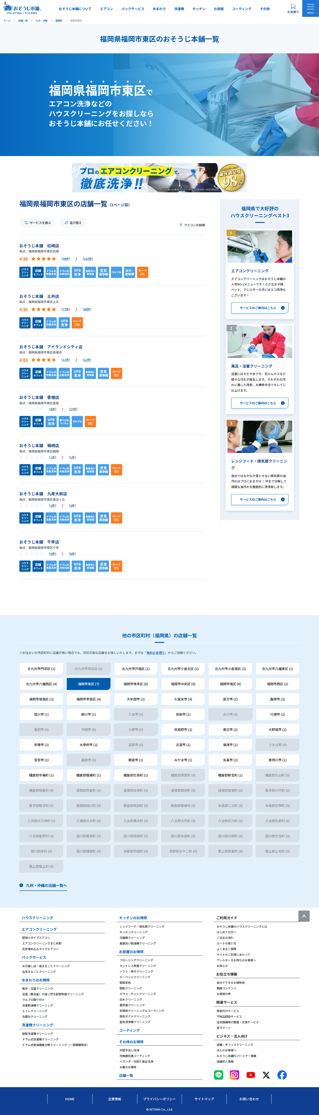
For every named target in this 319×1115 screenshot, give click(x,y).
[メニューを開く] (310, 8)
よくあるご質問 (226, 949)
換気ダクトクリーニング (135, 1016)
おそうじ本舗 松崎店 (39, 245)
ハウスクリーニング (37, 917)
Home (69, 1099)
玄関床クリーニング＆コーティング (142, 1011)
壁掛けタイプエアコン (36, 938)
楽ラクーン (223, 1028)
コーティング (242, 8)
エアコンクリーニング (39, 929)
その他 (265, 8)
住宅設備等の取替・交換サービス (238, 1022)
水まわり (159, 8)
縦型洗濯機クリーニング (37, 1033)
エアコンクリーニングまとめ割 (41, 943)
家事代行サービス (228, 1011)
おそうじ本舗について (75, 8)
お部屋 (219, 8)
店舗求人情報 (225, 1061)
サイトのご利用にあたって (233, 954)
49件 (66, 258)
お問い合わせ (249, 1099)
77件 (66, 309)
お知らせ (222, 966)
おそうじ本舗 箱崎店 (39, 445)
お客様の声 (224, 994)
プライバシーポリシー (159, 1099)
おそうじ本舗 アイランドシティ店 (50, 347)
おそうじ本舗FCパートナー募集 (236, 1056)
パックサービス (132, 8)
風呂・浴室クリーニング (37, 988)
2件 (52, 505)
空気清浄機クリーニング (135, 1022)
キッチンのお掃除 (133, 917)
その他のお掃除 (131, 1041)
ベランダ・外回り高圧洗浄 (136, 1061)
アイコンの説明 (194, 225)
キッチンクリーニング (134, 932)
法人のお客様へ (226, 1050)
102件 (88, 258)
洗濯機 (179, 8)
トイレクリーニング (34, 1011)
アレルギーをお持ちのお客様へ (236, 960)
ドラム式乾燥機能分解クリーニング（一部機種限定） (55, 1045)
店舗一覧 (126, 1075)
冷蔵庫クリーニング (132, 938)
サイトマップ (204, 1099)
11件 (66, 359)
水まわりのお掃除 (36, 979)
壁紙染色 (125, 982)
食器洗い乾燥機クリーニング (138, 943)
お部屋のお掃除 (131, 951)
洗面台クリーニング (34, 1016)
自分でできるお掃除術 (231, 982)
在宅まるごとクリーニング (39, 971)
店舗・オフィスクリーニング (235, 1044)
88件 (87, 309)
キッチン (199, 8)
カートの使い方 (226, 943)
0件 (52, 553)
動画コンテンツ (226, 988)
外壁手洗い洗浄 (129, 1050)
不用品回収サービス (229, 1016)
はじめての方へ (226, 932)
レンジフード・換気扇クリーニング (142, 926)
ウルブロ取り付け (33, 1000)
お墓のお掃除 (128, 1067)
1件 (52, 457)
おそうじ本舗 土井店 (39, 296)
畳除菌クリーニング (132, 1005)
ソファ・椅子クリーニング (136, 971)
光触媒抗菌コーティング (135, 1056)
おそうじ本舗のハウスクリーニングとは (242, 926)
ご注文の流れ (225, 938)
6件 (52, 409)
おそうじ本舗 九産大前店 (43, 493)
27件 (73, 409)
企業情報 (114, 1099)
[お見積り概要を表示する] (293, 8)
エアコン (106, 8)
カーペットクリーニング (135, 977)
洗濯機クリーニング (37, 1024)
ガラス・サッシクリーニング (138, 994)
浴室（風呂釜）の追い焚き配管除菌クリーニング (53, 994)
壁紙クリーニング (131, 988)
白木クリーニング (131, 999)
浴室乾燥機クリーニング (37, 1005)
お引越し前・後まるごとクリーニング (46, 966)
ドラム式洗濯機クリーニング (40, 1039)
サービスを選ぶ (40, 222)
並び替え (76, 222)
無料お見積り (156, 652)
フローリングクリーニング (136, 960)
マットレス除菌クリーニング (138, 966)
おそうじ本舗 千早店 (39, 542)
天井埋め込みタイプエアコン (40, 949)
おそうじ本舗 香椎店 (39, 397)
